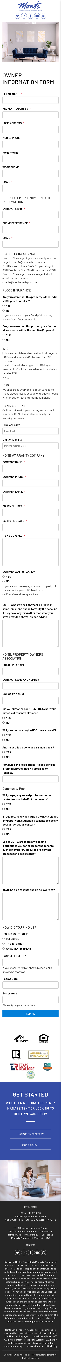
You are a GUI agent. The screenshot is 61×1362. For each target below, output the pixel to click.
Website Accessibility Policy (43, 1346)
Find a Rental (30, 1145)
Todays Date (10, 978)
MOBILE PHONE (11, 137)
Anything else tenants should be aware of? (28, 889)
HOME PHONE (10, 152)
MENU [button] (32, 22)
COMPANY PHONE (13, 476)
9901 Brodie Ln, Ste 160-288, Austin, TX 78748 (33, 1219)
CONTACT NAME (12, 208)
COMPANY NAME (12, 462)
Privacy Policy (31, 1234)
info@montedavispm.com (33, 1216)
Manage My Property (31, 1134)
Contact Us (47, 1234)
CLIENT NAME (10, 93)
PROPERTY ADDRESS (15, 108)
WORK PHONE (10, 167)
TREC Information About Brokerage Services (30, 1231)
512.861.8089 (34, 1213)
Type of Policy (11, 424)
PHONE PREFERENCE (15, 223)
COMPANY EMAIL (12, 491)
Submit (30, 1013)
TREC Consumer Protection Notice (30, 1228)
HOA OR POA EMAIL (13, 694)
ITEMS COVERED (12, 535)
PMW (47, 1237)
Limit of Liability (12, 439)
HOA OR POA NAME (13, 665)
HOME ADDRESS (12, 123)
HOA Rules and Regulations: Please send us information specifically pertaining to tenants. (28, 768)
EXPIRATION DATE (13, 520)
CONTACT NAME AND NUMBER (20, 679)
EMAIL (6, 181)
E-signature (9, 993)
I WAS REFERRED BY (14, 956)
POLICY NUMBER (12, 506)
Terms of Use (14, 1234)
